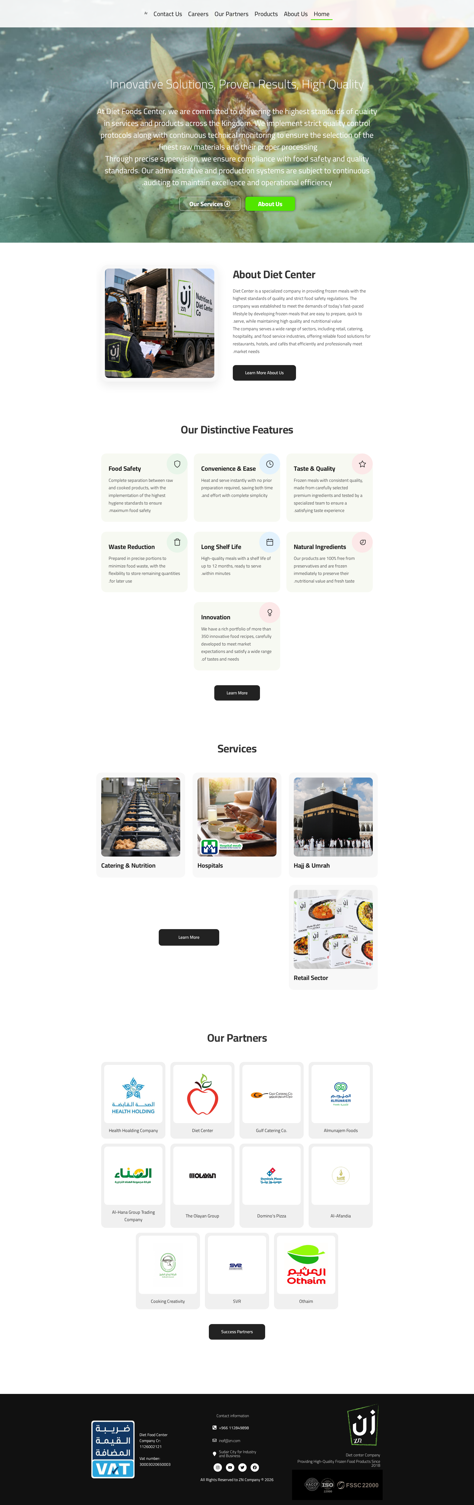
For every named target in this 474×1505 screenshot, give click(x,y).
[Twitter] (242, 1467)
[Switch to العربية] (146, 13)
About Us (296, 14)
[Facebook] (255, 1467)
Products (266, 14)
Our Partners (232, 14)
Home (322, 14)
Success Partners (237, 1332)
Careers (198, 14)
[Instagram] (218, 1467)
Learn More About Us (264, 373)
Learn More (237, 693)
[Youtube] (230, 1467)
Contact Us (168, 14)
